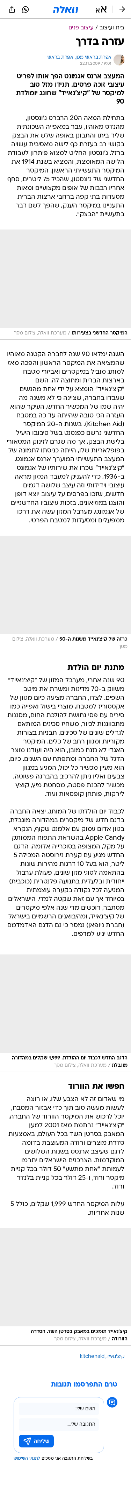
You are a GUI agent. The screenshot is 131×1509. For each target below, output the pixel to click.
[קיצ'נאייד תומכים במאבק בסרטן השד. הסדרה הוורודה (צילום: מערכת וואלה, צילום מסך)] (65, 1287)
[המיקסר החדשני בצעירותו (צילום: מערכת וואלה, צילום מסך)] (65, 285)
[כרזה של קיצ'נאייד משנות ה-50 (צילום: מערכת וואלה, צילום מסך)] (65, 594)
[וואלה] (65, 9)
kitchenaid (92, 1356)
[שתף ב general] (12, 9)
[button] (101, 9)
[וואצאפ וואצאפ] (25, 9)
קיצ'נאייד (115, 1356)
